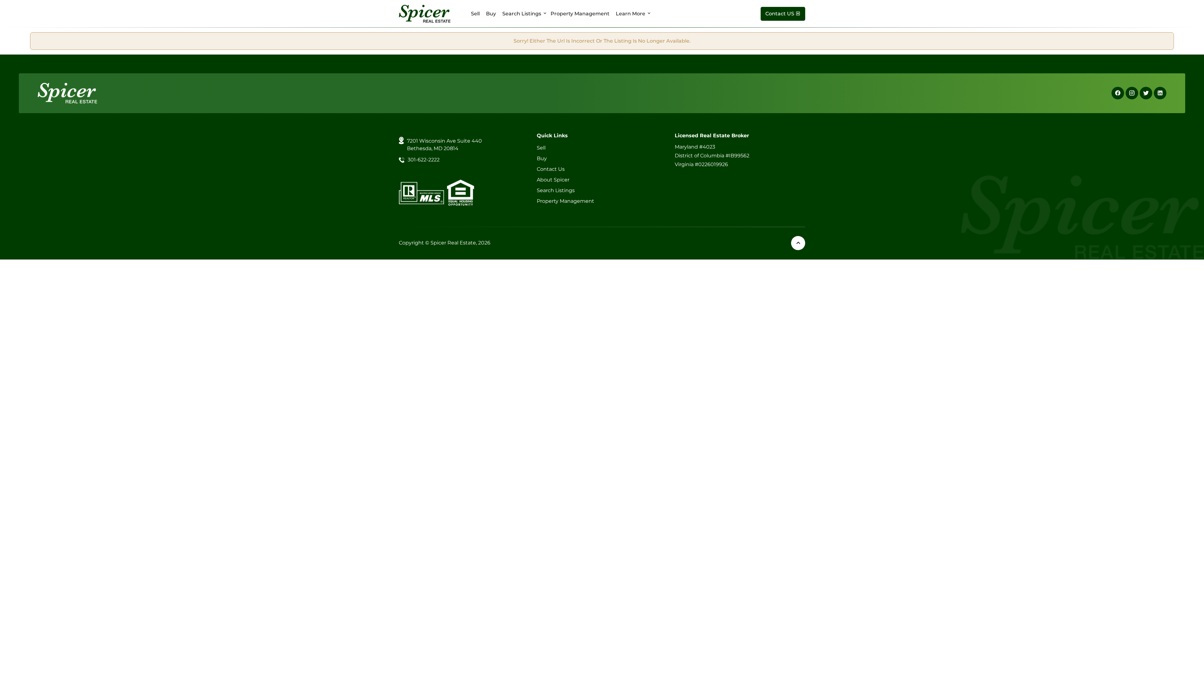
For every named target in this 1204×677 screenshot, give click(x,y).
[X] (1146, 93)
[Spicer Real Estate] (425, 13)
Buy (491, 14)
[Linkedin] (1160, 93)
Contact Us (551, 169)
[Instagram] (1132, 93)
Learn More (630, 14)
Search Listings (521, 14)
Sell (475, 14)
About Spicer (553, 180)
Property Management (580, 14)
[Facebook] (1118, 93)
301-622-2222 (424, 160)
